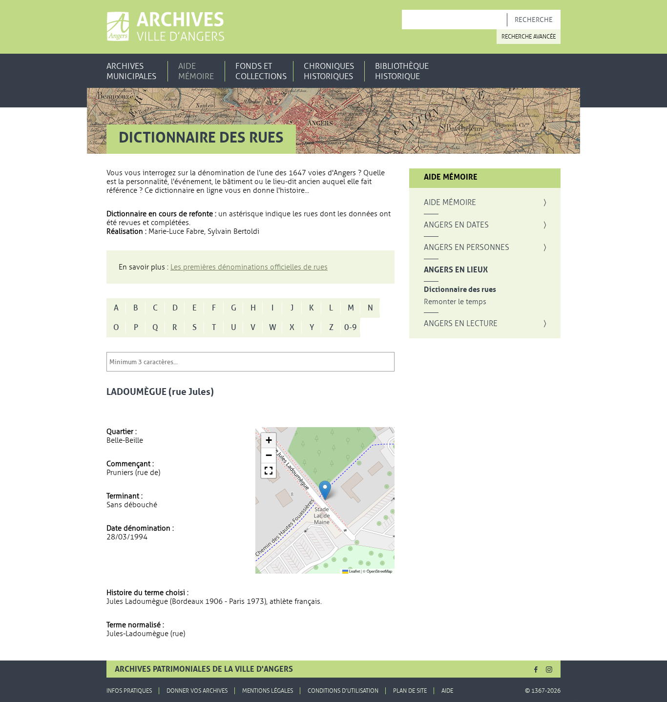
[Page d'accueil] (165, 26)
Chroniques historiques (329, 71)
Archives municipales (131, 71)
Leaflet (354, 571)
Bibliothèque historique (402, 71)
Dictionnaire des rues (460, 289)
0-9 (350, 327)
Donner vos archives (197, 690)
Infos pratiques (129, 690)
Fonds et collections (261, 71)
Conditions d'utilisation (343, 690)
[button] (325, 490)
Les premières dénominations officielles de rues (249, 267)
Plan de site (410, 690)
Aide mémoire (196, 71)
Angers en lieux (456, 270)
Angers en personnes (466, 247)
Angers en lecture (461, 324)
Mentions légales (267, 690)
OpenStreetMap (379, 571)
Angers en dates (456, 225)
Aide (447, 690)
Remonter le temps (455, 302)
